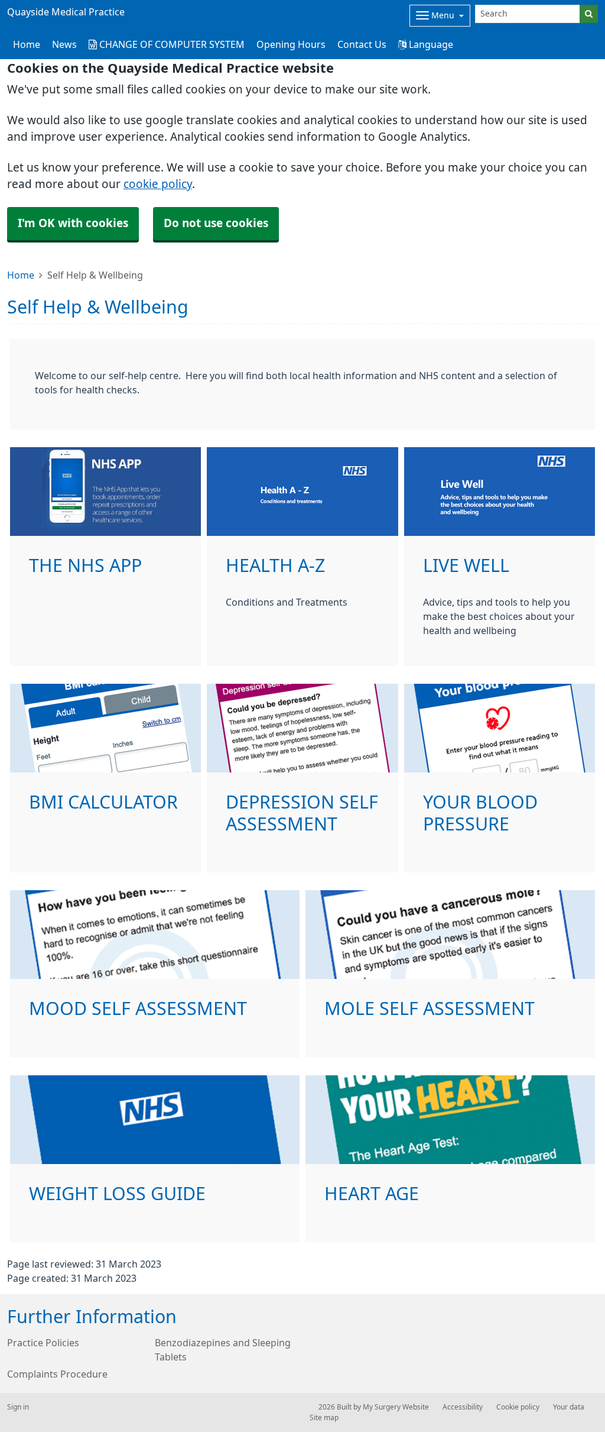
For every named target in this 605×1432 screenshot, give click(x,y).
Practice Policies (43, 1342)
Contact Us (361, 44)
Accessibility (463, 1407)
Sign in (18, 1407)
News (64, 44)
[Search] (589, 14)
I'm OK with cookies (73, 223)
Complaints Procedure (57, 1374)
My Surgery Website (396, 1407)
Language (429, 44)
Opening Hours (291, 44)
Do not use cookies (216, 223)
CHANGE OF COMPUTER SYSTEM (171, 44)
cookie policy (157, 184)
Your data (568, 1407)
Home (20, 275)
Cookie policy (517, 1407)
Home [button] (26, 44)
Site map (324, 1417)
